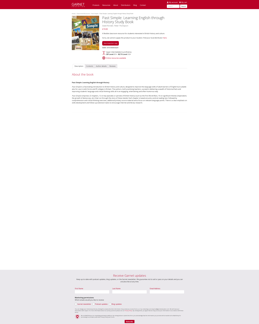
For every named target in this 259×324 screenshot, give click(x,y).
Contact (143, 5)
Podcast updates (101, 304)
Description (78, 66)
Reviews (112, 66)
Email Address (155, 288)
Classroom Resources (83, 13)
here (165, 38)
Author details (101, 66)
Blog (135, 5)
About (115, 5)
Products (96, 5)
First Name (79, 288)
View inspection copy (110, 43)
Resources (106, 5)
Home (73, 13)
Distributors (125, 5)
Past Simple (94, 13)
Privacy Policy (128, 310)
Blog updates (117, 304)
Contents (89, 66)
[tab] (79, 66)
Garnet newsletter (84, 304)
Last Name (116, 288)
